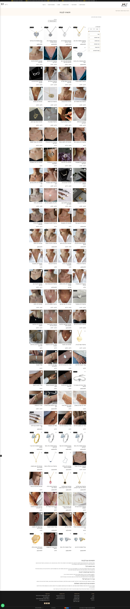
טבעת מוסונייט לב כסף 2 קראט (65, 446)
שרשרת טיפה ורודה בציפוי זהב (52, 487)
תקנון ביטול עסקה (76, 601)
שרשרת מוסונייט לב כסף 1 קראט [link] (66, 41)
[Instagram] (47, 603)
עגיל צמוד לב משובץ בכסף (51, 547)
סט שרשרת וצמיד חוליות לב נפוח (66, 507)
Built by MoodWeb (38, 607)
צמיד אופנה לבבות (52, 527)
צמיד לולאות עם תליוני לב (36, 426)
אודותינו (93, 597)
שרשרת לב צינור (52, 263)
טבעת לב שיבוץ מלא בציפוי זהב (37, 547)
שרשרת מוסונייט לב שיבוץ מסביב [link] (52, 41)
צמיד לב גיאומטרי (52, 425)
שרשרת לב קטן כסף (80, 223)
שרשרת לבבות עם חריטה (37, 284)
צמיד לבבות (39, 365)
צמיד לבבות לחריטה (80, 365)
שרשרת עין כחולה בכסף (50, 466)
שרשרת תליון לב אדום (65, 243)
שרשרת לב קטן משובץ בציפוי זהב (36, 466)
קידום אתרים (53, 607)
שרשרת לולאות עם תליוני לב (66, 203)
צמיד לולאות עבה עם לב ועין (50, 406)
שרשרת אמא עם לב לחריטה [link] (66, 82)
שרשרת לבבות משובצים (50, 223)
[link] (79, 33)
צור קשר (92, 599)
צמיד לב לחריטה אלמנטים (52, 365)
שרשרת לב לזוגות (66, 344)
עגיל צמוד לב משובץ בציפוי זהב (37, 527)
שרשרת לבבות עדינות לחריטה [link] (36, 61)
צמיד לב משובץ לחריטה (80, 425)
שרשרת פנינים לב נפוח (36, 486)
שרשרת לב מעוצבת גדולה (37, 264)
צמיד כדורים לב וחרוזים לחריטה (36, 345)
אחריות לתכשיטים (76, 599)
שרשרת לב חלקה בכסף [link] (65, 142)
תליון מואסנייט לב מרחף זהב (36, 41)
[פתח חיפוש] (6, 4)
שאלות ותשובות (76, 595)
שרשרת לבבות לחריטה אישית (80, 183)
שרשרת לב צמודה (81, 263)
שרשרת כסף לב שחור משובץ (80, 466)
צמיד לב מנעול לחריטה (65, 425)
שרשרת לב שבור (81, 203)
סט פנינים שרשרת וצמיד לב (79, 527)
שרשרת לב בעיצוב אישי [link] (80, 142)
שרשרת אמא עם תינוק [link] (36, 122)
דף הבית (127, 10)
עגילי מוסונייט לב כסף (65, 547)
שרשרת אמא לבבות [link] (81, 81)
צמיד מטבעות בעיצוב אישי (51, 385)
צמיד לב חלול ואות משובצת (66, 406)
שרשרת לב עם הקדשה (65, 304)
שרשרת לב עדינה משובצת (66, 264)
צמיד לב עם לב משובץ (80, 405)
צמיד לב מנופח (38, 405)
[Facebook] (49, 603)
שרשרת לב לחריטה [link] (66, 162)
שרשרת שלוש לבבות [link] (66, 122)
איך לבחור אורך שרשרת (60, 598)
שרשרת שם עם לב (66, 182)
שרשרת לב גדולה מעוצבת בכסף (66, 466)
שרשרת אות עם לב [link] (66, 101)
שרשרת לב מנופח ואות (51, 284)
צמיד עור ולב (68, 527)
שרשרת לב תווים (38, 304)
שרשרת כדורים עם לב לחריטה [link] (51, 142)
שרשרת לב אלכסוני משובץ (37, 325)
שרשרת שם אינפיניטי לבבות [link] (36, 82)
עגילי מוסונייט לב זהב (80, 547)
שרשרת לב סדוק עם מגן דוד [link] (36, 183)
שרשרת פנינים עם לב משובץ (80, 507)
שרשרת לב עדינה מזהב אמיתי (65, 284)
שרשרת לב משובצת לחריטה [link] (81, 163)
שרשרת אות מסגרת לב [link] (80, 101)
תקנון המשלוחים (76, 598)
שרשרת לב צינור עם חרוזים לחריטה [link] (66, 61)
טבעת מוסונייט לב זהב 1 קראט (36, 446)
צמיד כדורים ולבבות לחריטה (66, 385)
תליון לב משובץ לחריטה (51, 203)
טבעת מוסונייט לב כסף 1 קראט (80, 446)
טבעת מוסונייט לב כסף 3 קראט (51, 446)
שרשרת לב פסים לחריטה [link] (81, 122)
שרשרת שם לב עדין (81, 344)
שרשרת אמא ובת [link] (52, 122)
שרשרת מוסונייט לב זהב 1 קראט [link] (79, 41)
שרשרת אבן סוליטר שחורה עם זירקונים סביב (65, 487)
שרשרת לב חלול (38, 203)
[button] (5, 4)
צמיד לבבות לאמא (37, 385)
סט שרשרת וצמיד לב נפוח (51, 507)
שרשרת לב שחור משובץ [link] (36, 142)
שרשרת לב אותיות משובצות (52, 163)
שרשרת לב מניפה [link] (37, 101)
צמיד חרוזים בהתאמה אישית (51, 345)
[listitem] (79, 36)
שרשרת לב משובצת (66, 223)
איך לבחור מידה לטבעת (60, 595)
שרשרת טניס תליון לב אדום (80, 244)
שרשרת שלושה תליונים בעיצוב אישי (65, 325)
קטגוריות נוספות (123, 10)
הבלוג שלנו (92, 598)
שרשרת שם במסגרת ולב (51, 183)
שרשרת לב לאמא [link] (52, 101)
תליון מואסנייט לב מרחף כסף (79, 61)
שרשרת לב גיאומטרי (80, 304)
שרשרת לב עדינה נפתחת (37, 223)
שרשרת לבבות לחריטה (80, 324)
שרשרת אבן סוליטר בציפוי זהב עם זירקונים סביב (80, 488)
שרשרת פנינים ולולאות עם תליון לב (36, 507)
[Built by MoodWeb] (42, 607)
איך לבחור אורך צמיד (60, 597)
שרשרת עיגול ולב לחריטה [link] (52, 82)
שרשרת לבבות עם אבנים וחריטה (52, 325)
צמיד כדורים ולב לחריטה (65, 365)
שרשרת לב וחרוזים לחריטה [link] (52, 61)
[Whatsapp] (45, 603)
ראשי (93, 595)
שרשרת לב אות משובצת (36, 162)
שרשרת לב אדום (38, 243)
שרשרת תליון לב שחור (51, 243)
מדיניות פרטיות (76, 597)
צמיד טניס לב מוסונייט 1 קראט (80, 385)
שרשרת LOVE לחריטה (51, 304)
